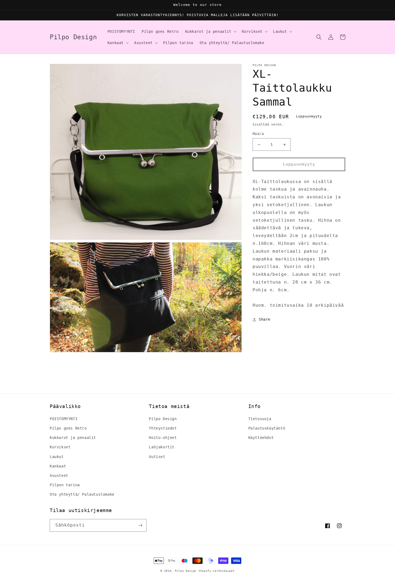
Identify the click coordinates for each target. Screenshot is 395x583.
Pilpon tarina (65, 485)
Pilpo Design (163, 419)
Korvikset (60, 447)
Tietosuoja (259, 419)
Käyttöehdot (261, 437)
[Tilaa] (140, 525)
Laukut (57, 457)
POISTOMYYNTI (63, 419)
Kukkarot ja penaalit (73, 437)
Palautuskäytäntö (266, 428)
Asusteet (59, 475)
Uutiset (157, 457)
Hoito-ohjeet (163, 437)
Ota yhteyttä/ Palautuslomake (82, 494)
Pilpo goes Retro (68, 428)
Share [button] (264, 319)
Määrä (258, 134)
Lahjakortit (161, 447)
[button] (210, 31)
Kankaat (58, 466)
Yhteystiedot (163, 428)
